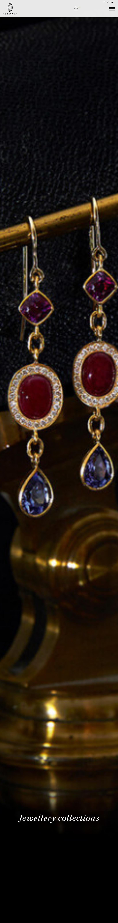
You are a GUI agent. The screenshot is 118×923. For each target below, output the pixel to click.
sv (108, 2)
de (111, 2)
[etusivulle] (10, 8)
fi (104, 2)
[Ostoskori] (76, 9)
